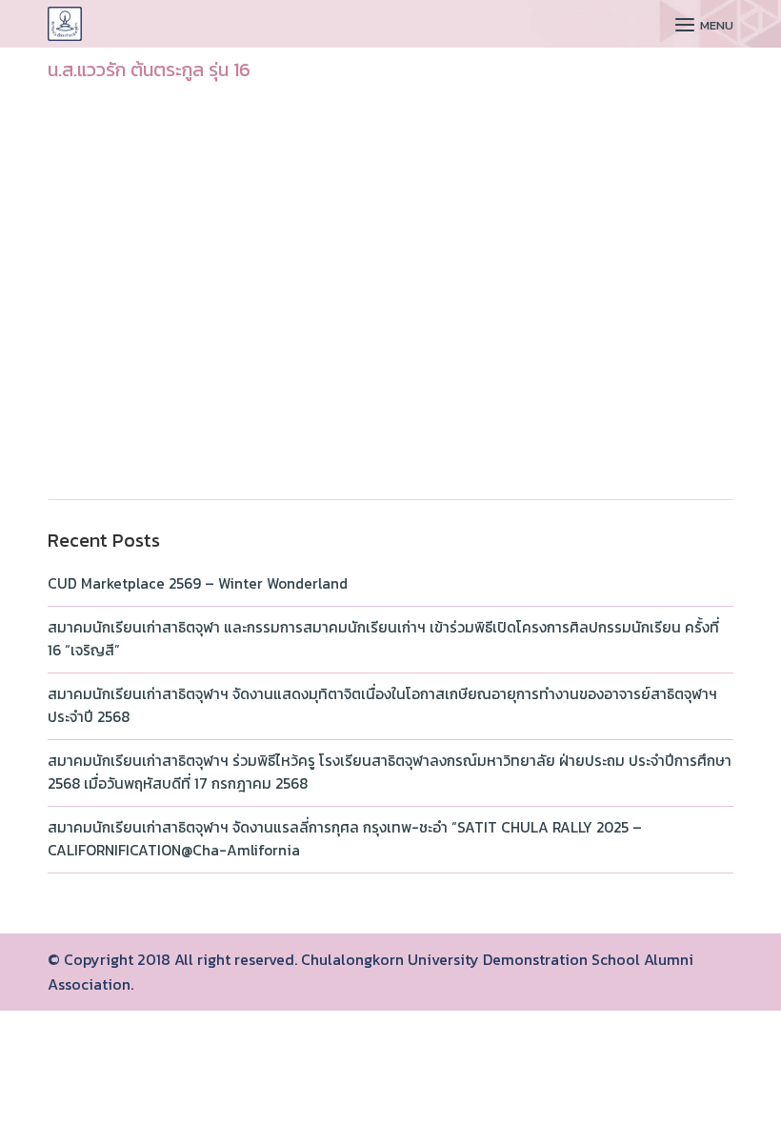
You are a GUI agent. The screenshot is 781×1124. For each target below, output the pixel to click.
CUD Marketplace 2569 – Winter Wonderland (198, 583)
